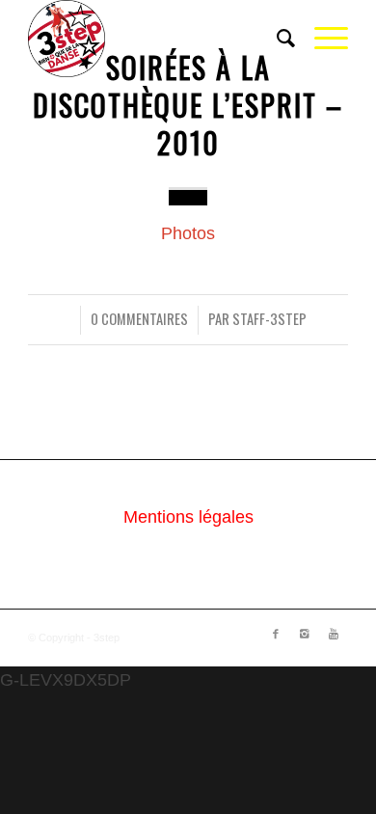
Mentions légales (188, 517)
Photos (188, 233)
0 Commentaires (139, 319)
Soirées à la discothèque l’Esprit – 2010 (188, 104)
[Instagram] (304, 633)
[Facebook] (275, 633)
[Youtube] (333, 633)
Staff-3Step (269, 319)
